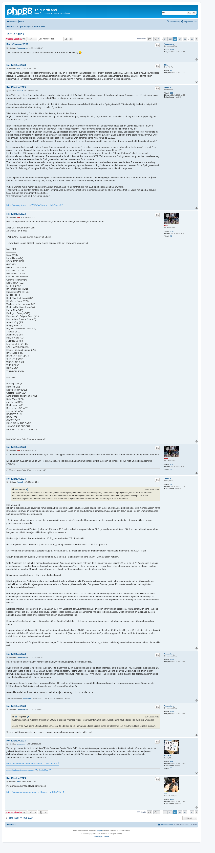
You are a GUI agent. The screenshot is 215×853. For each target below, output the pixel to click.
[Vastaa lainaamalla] (157, 45)
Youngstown (169, 44)
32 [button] (170, 38)
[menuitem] (20, 22)
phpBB (99, 830)
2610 (172, 231)
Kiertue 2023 (14, 34)
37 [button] (192, 38)
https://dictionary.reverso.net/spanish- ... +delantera (31, 763)
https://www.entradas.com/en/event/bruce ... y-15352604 (33, 792)
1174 (172, 50)
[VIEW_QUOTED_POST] (27, 489)
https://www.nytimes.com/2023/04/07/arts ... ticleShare (33, 205)
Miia (166, 65)
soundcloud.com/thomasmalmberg (20, 770)
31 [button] (165, 38)
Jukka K (167, 87)
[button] (149, 39)
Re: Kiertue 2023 (17, 44)
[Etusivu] (20, 11)
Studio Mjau (43, 770)
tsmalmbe (168, 756)
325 (171, 93)
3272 (172, 799)
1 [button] (158, 38)
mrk (165, 794)
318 (171, 761)
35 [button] (185, 38)
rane (166, 225)
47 (171, 71)
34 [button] (180, 38)
